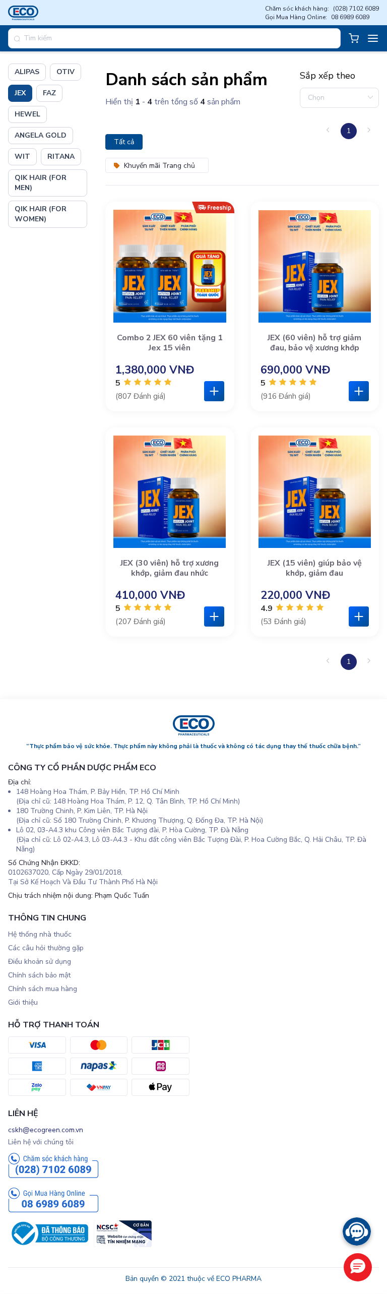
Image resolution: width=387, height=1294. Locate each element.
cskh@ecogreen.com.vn (45, 1130)
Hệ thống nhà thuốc (40, 934)
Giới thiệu (23, 1002)
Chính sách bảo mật (39, 975)
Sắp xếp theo (327, 76)
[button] (358, 1267)
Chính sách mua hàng (42, 989)
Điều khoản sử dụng (39, 961)
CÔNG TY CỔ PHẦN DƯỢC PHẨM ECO (82, 767)
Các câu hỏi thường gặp (46, 948)
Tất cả (124, 142)
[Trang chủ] (194, 733)
